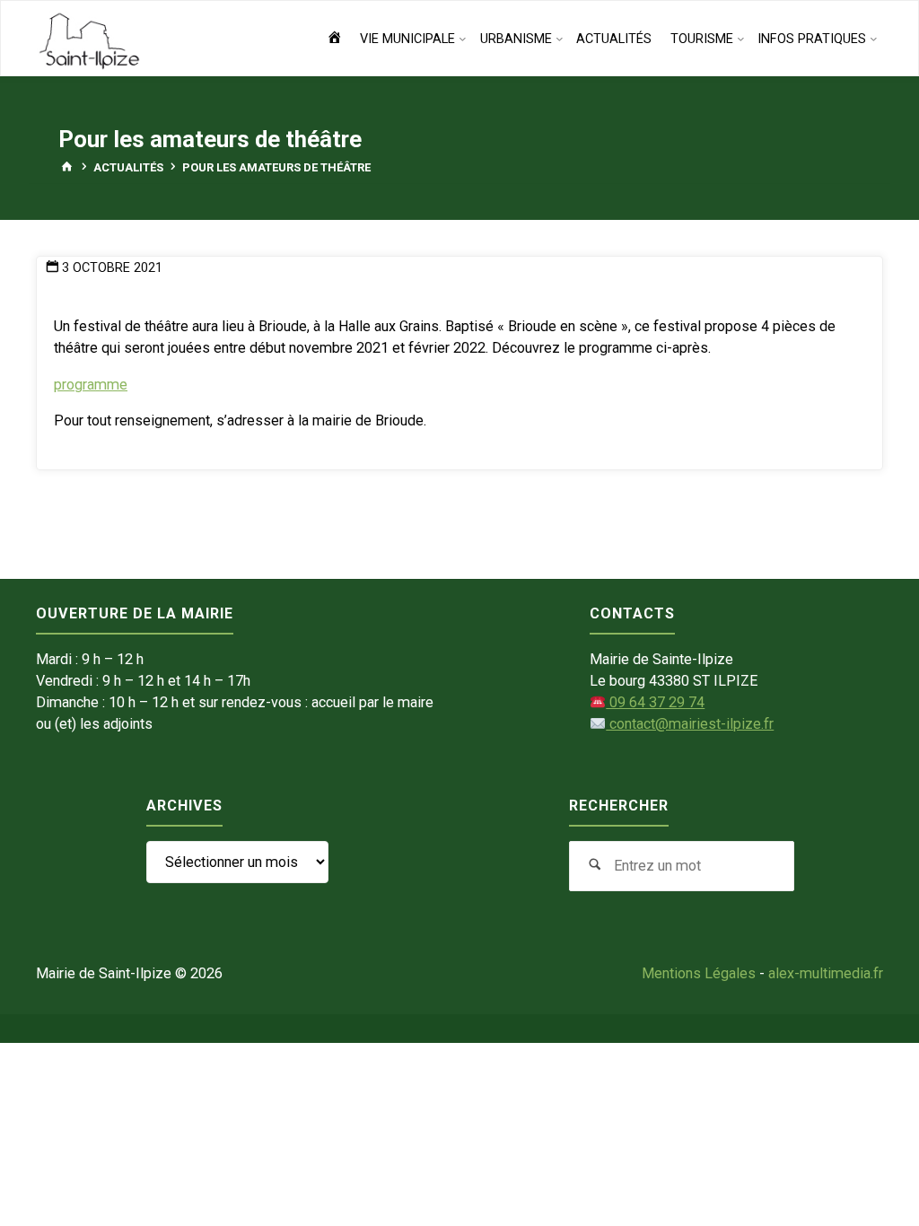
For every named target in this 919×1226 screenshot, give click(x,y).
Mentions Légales (699, 973)
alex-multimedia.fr (825, 973)
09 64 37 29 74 (655, 702)
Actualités (128, 167)
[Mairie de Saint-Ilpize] (90, 39)
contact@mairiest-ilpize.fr (690, 723)
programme (90, 384)
